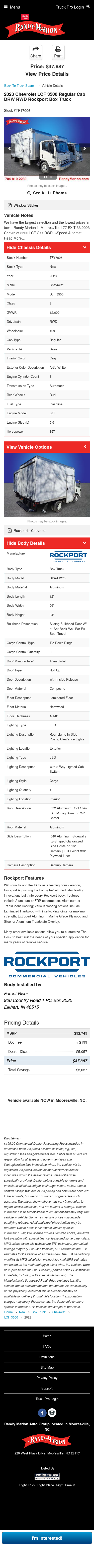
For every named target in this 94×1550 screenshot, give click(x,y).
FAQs (47, 1346)
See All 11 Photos (49, 193)
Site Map (47, 1367)
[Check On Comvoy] (52, 1412)
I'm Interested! (47, 1538)
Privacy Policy (47, 1377)
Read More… (14, 238)
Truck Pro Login (47, 1398)
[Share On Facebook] (42, 1412)
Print (58, 56)
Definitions (47, 1356)
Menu (15, 7)
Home (47, 1335)
